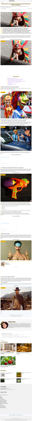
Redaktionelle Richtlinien (3, 401)
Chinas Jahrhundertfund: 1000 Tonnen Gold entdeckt (18, 334)
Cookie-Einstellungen (3, 407)
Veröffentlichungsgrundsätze (4, 403)
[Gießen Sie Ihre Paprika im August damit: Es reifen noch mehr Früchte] (8, 360)
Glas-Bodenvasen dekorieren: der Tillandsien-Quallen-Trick (7, 264)
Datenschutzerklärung (3, 402)
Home (1, 2)
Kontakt (1, 404)
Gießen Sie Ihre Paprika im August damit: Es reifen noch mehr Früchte (10, 335)
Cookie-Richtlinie (2, 405)
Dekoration (3, 2)
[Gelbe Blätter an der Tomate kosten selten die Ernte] (18, 374)
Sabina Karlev (4, 8)
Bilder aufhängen (10, 334)
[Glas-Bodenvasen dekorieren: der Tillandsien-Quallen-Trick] (2, 264)
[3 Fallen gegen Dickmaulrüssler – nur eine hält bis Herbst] (18, 380)
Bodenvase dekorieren (4, 334)
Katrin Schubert (3, 367)
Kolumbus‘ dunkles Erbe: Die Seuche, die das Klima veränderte (22, 336)
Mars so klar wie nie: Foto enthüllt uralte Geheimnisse (8, 337)
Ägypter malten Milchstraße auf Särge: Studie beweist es (21, 337)
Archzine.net (3, 386)
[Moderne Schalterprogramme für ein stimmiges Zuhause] (2, 375)
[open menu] (31, 1)
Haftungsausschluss (3, 406)
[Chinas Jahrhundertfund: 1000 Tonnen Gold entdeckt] (24, 347)
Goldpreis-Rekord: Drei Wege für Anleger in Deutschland (8, 336)
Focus (1, 312)
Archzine (12, 1)
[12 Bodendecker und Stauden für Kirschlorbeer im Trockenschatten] (2, 380)
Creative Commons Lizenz (3, 400)
